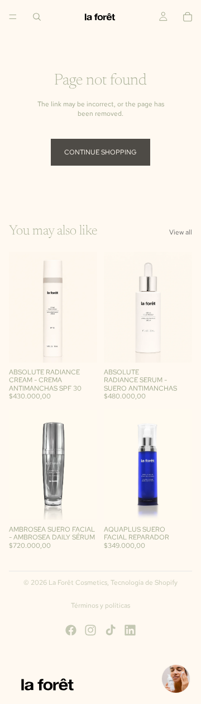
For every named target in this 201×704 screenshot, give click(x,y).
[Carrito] (187, 16)
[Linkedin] (130, 630)
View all (180, 232)
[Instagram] (90, 630)
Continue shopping (100, 152)
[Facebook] (71, 630)
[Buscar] (37, 16)
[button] (176, 679)
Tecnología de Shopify (144, 582)
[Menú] (13, 17)
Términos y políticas (100, 605)
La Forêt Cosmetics (78, 582)
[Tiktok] (110, 630)
